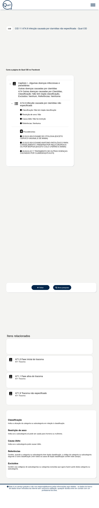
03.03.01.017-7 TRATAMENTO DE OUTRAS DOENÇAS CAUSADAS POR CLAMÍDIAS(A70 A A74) (43, 152)
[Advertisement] (49, 50)
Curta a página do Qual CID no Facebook (23, 69)
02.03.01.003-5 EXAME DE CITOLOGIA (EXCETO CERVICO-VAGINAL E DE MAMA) (41, 137)
